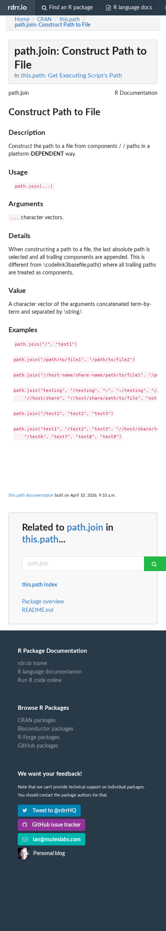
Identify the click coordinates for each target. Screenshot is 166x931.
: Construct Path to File (52, 25)
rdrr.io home (32, 663)
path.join (85, 528)
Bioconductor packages (45, 729)
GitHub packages (38, 746)
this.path (40, 539)
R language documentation (50, 672)
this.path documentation (31, 495)
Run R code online (39, 680)
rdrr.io (17, 7)
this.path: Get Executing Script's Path (71, 75)
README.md (37, 610)
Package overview (43, 602)
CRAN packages (37, 720)
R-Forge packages (38, 737)
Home (22, 19)
